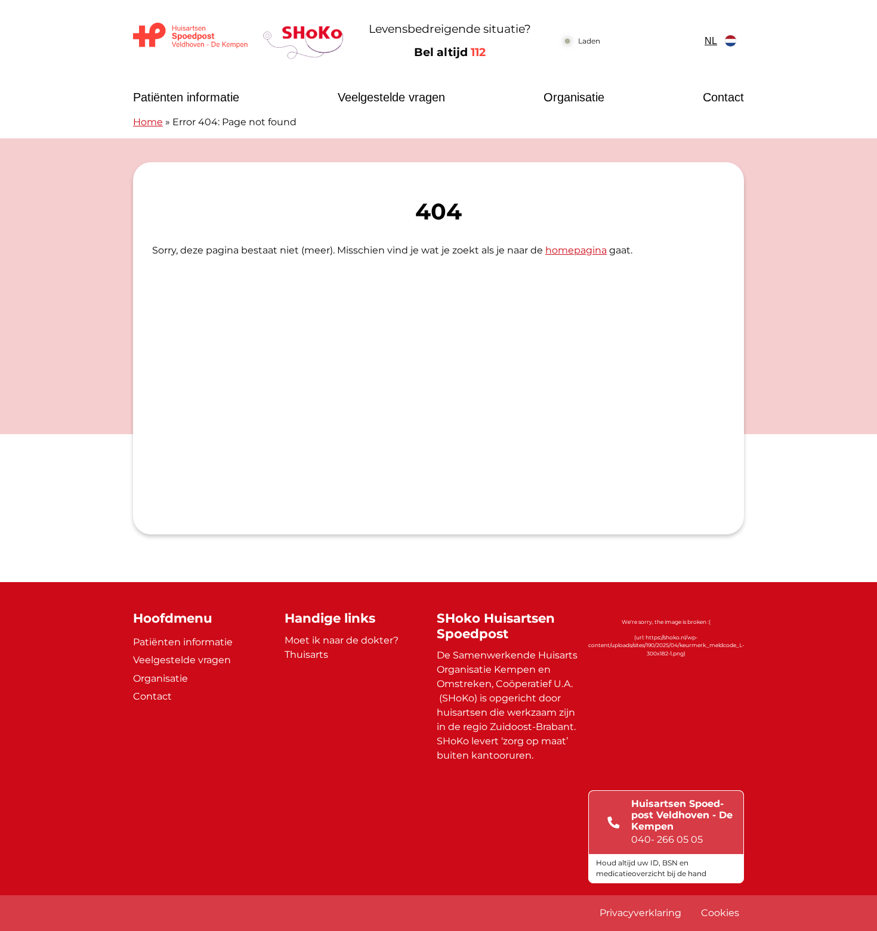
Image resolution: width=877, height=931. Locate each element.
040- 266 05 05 (667, 839)
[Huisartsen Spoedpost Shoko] (238, 41)
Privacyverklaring (640, 912)
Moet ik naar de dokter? (342, 640)
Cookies (720, 912)
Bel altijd (450, 52)
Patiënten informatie (186, 97)
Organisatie (574, 97)
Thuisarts (306, 654)
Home (148, 122)
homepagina (576, 250)
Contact (723, 97)
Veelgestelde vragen (391, 97)
